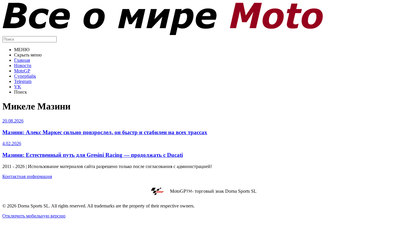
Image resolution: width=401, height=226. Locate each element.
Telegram (22, 81)
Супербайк (25, 76)
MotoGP (22, 70)
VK (17, 86)
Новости (22, 65)
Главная (22, 60)
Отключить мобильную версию (33, 215)
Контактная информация (27, 176)
